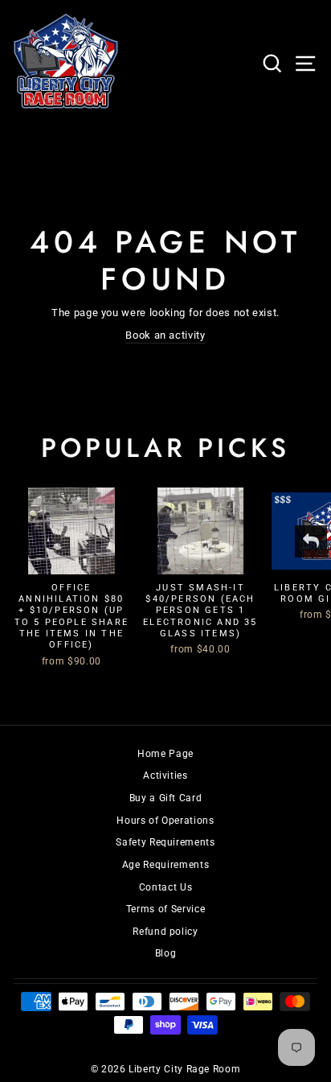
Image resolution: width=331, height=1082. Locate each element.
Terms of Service (165, 909)
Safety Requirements (165, 842)
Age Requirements (165, 864)
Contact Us (165, 887)
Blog (166, 953)
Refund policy (165, 931)
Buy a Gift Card (165, 798)
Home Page (165, 753)
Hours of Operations (165, 820)
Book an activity (165, 335)
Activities (165, 775)
